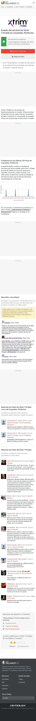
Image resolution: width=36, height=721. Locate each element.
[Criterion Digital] (18, 705)
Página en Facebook (12, 626)
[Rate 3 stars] (18, 642)
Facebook (22, 682)
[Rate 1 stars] (11, 642)
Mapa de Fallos (19, 56)
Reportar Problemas (19, 51)
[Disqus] (18, 341)
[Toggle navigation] (33, 2)
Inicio (2, 7)
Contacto (5, 688)
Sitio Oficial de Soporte (12, 629)
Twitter (21, 679)
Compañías (10, 7)
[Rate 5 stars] (24, 642)
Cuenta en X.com (11, 623)
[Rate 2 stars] (14, 642)
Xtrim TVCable (19, 7)
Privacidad (5, 685)
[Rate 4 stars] (21, 642)
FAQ (3, 682)
